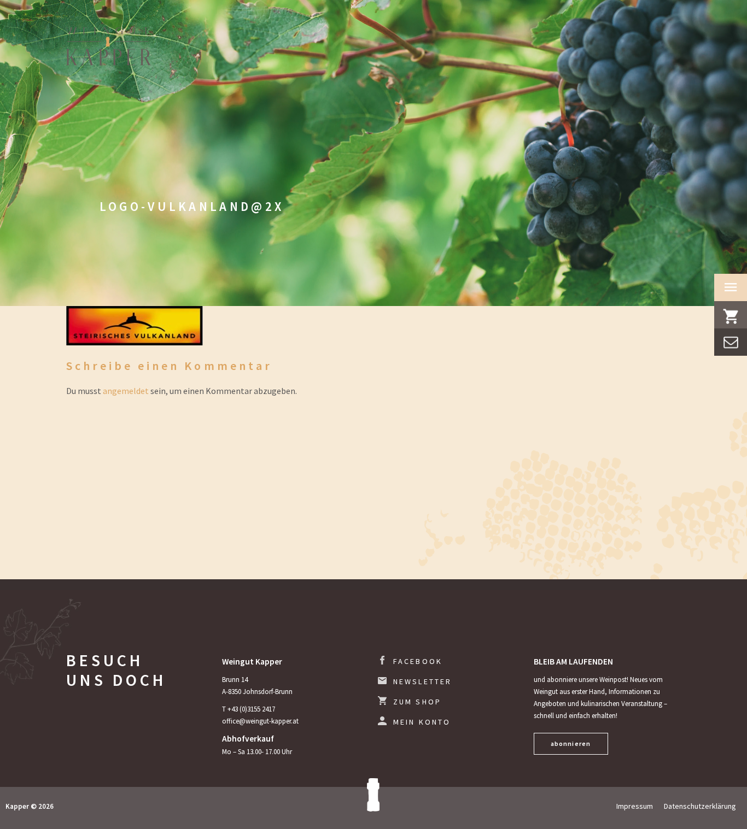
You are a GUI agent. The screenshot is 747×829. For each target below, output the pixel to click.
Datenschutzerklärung (700, 806)
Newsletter (422, 681)
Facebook (418, 661)
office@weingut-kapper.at (260, 721)
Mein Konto (422, 722)
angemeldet (126, 390)
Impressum (634, 806)
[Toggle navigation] (730, 287)
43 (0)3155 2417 (253, 709)
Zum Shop (417, 702)
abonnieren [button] (571, 743)
